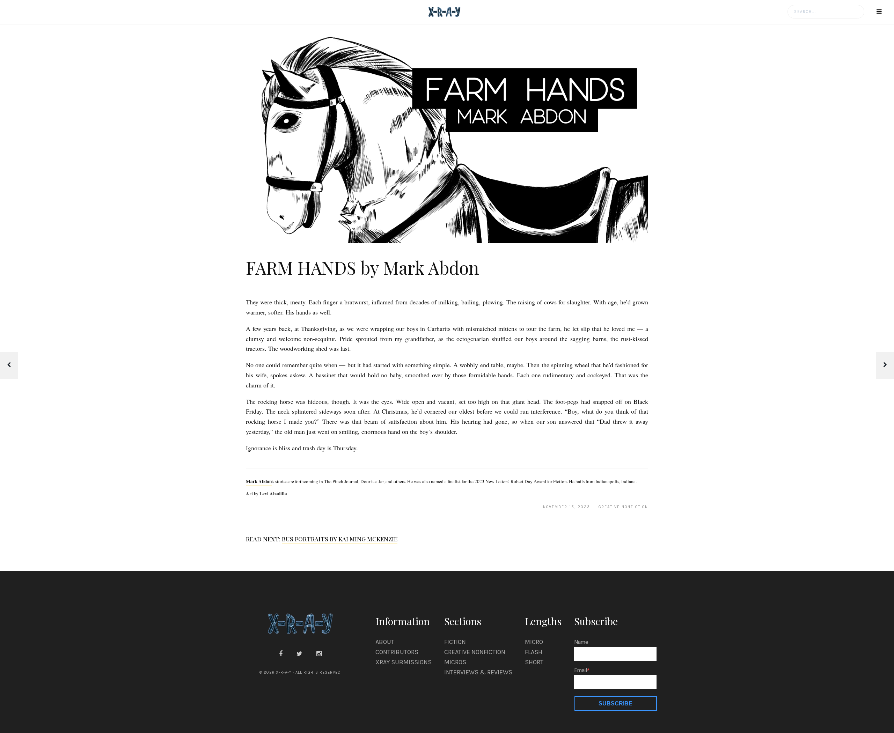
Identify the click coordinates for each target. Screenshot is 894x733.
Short (534, 662)
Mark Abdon (259, 481)
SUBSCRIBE (615, 703)
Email (580, 670)
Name (581, 642)
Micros (455, 662)
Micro (534, 642)
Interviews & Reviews (478, 672)
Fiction (455, 642)
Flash (533, 652)
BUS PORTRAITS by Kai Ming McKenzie (339, 539)
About (384, 642)
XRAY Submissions (403, 662)
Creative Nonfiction (474, 652)
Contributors (396, 652)
